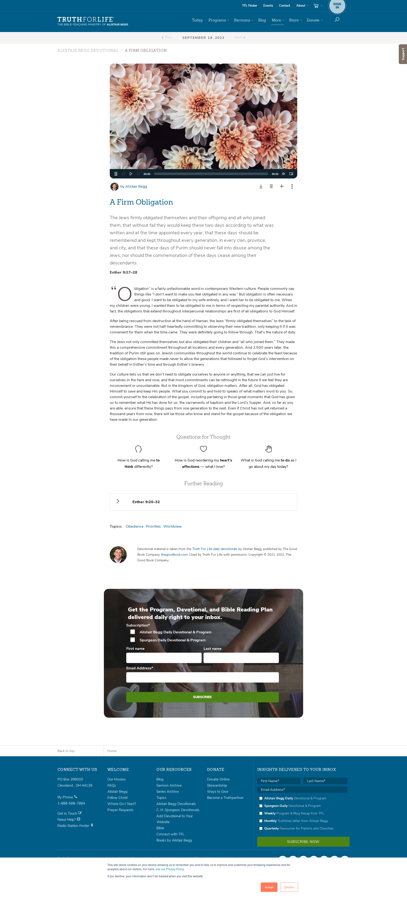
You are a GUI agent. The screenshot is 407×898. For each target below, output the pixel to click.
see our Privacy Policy (170, 869)
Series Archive (167, 791)
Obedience (134, 526)
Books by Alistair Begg (174, 840)
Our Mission (116, 779)
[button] (203, 121)
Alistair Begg (133, 186)
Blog (262, 20)
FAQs (111, 785)
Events (268, 6)
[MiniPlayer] (291, 173)
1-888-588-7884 (71, 803)
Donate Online (218, 779)
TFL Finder (249, 6)
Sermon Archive (169, 785)
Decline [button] (289, 887)
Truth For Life (92, 21)
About (300, 6)
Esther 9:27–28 (123, 272)
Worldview (172, 526)
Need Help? (67, 819)
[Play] (131, 173)
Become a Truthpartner (225, 797)
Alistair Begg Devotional (88, 51)
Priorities (153, 526)
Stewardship (217, 785)
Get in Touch (67, 813)
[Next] (138, 173)
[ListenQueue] (116, 173)
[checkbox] (202, 636)
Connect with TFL (170, 834)
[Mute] (283, 173)
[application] (203, 173)
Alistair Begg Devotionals (176, 803)
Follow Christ (117, 797)
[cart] (318, 5)
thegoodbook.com (174, 554)
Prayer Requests (120, 810)
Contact (284, 6)
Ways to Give (217, 791)
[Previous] (123, 173)
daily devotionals (214, 549)
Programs (217, 20)
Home (111, 751)
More (276, 20)
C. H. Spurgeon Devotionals (177, 810)
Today (197, 20)
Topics (161, 797)
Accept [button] (269, 887)
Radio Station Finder (73, 825)
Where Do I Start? (121, 803)
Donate (313, 20)
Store (294, 20)
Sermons (242, 20)
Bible (160, 828)
